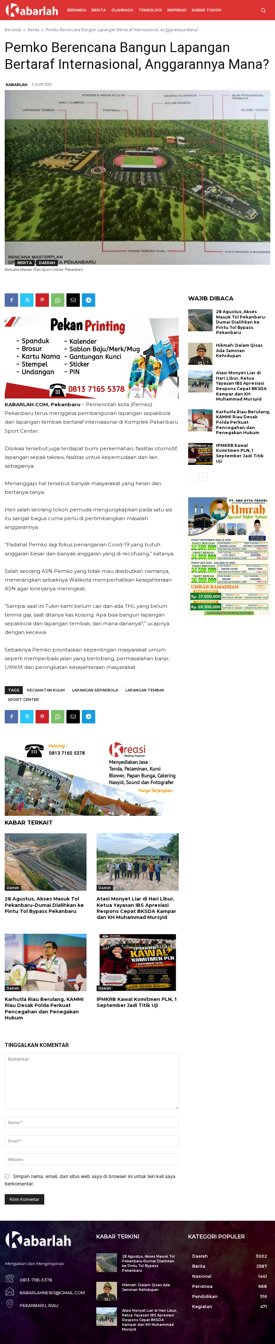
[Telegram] (88, 300)
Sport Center (23, 699)
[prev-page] (192, 476)
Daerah (47, 262)
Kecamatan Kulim (46, 690)
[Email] (73, 300)
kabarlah (17, 84)
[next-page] (203, 476)
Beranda (13, 30)
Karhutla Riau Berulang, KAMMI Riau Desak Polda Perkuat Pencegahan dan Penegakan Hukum (44, 1008)
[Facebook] (11, 300)
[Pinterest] (42, 300)
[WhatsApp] (57, 300)
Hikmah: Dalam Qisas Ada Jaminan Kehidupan (239, 350)
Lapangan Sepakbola (95, 690)
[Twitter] (27, 300)
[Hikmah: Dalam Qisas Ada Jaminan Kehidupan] (200, 354)
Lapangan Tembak (144, 690)
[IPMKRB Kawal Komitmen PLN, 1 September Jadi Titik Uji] (137, 962)
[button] (263, 10)
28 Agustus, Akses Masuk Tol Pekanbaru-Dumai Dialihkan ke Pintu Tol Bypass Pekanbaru (44, 905)
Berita (33, 30)
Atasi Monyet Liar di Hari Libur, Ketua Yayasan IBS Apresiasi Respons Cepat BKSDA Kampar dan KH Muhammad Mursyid (136, 908)
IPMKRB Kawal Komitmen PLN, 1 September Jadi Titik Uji (136, 1002)
